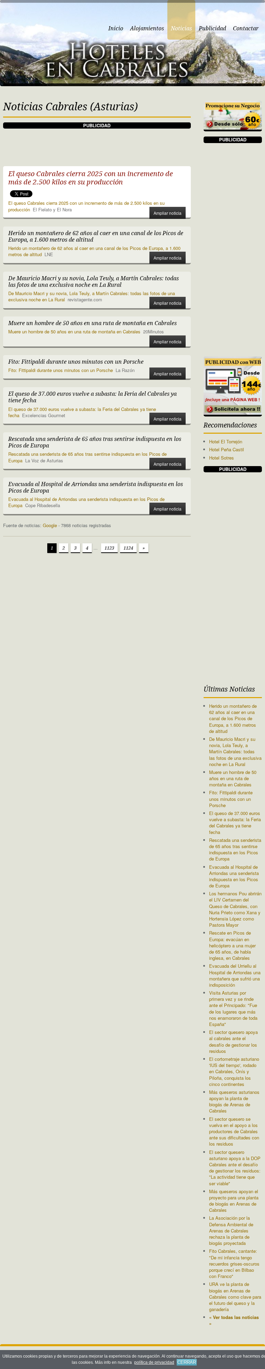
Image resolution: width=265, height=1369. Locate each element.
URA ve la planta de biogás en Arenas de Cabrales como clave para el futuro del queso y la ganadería (235, 1296)
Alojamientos (147, 28)
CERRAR (186, 1362)
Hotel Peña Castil (226, 449)
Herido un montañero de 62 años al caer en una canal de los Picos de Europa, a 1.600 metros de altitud (94, 251)
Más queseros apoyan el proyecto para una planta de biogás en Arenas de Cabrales (233, 1201)
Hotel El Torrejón (225, 441)
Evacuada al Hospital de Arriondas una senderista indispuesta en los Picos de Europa (86, 502)
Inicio (115, 28)
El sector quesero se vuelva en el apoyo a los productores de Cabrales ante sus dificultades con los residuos (234, 1131)
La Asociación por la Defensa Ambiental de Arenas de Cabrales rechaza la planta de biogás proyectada (231, 1230)
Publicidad (212, 28)
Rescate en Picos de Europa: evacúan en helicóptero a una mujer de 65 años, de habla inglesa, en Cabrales (232, 945)
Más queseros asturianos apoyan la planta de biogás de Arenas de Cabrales (234, 1101)
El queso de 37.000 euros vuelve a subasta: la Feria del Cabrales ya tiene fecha (82, 412)
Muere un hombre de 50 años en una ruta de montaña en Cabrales (74, 331)
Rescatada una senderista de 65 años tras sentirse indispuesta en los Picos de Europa (87, 457)
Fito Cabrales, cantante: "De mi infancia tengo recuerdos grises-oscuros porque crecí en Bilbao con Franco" (234, 1263)
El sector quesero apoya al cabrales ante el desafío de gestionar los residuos (233, 1041)
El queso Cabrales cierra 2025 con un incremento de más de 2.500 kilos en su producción (86, 206)
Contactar (245, 28)
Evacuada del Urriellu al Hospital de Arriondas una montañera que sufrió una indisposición (235, 975)
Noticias (181, 28)
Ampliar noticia (167, 213)
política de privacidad (154, 1362)
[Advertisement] (128, 144)
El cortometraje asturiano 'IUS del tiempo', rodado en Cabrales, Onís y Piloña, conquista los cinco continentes (234, 1071)
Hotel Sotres (221, 457)
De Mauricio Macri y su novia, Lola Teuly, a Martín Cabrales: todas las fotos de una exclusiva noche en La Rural (235, 751)
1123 (109, 548)
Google (50, 525)
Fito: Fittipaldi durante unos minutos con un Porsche (60, 370)
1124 (128, 548)
